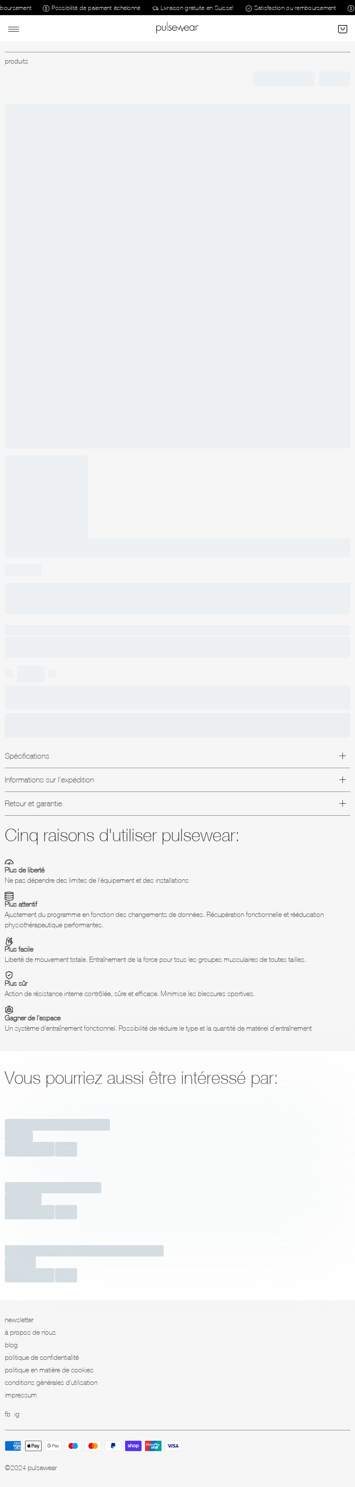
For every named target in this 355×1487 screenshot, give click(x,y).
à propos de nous (30, 1332)
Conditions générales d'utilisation (51, 1382)
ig (16, 1414)
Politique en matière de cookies (49, 1370)
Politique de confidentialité (42, 1357)
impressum (21, 1395)
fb (7, 1414)
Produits (16, 61)
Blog (11, 1345)
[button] (341, 28)
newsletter (19, 1320)
